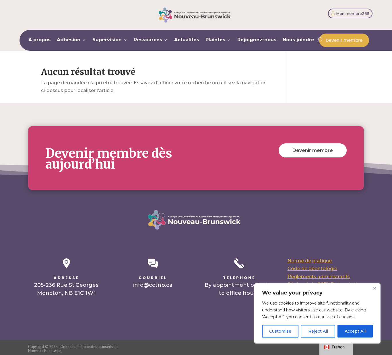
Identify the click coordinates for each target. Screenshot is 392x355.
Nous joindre (298, 40)
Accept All (355, 331)
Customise (280, 331)
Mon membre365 (352, 13)
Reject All (318, 331)
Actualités (186, 40)
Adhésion (68, 40)
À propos (39, 40)
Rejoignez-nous (256, 40)
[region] (317, 313)
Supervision (107, 40)
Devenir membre (344, 40)
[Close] (374, 288)
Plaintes (215, 40)
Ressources (148, 40)
